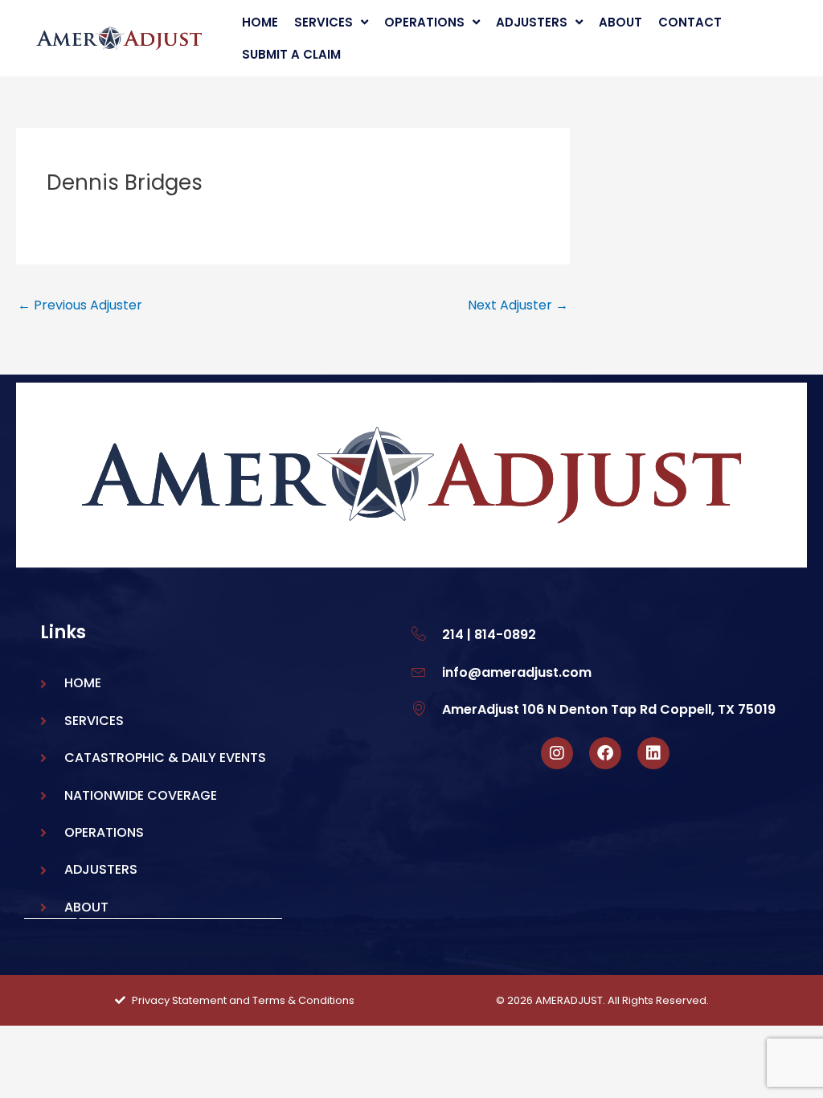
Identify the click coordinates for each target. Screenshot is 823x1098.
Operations (424, 22)
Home (260, 22)
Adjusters (531, 22)
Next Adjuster (518, 305)
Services (323, 22)
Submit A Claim (291, 54)
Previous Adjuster (80, 305)
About (620, 22)
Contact (690, 22)
